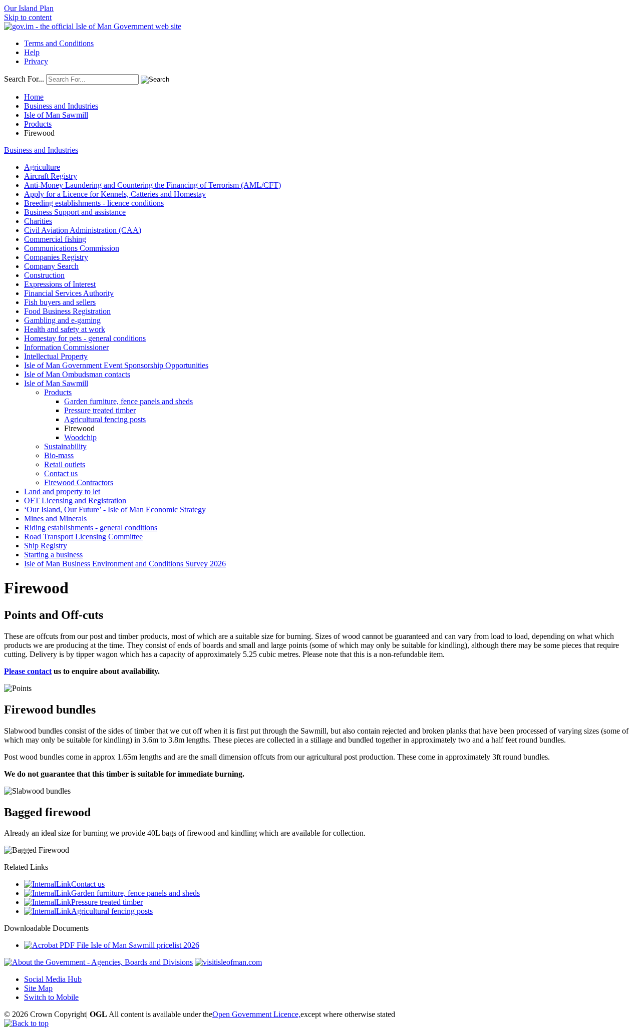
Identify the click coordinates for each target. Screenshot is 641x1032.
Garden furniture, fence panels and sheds (128, 401)
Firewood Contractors (78, 482)
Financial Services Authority (69, 293)
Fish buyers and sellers (60, 302)
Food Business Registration (67, 311)
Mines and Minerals (55, 518)
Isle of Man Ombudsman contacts (77, 374)
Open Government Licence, (256, 1014)
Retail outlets (64, 464)
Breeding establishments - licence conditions (94, 203)
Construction (44, 275)
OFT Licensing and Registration (75, 500)
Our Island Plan (29, 8)
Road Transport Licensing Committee (83, 536)
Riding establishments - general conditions (90, 527)
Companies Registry (56, 257)
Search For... (24, 79)
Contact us (61, 473)
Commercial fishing (55, 239)
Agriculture (42, 167)
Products (38, 124)
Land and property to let (62, 491)
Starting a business (53, 554)
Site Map (38, 988)
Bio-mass (59, 455)
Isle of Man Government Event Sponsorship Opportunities (116, 365)
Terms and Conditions (59, 43)
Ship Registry (45, 545)
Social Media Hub (53, 979)
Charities (38, 221)
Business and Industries (61, 106)
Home (34, 97)
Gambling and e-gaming (62, 320)
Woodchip (80, 437)
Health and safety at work (64, 329)
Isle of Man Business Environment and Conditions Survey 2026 (125, 563)
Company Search (51, 266)
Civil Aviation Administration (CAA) (82, 230)
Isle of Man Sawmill (56, 115)
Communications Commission (71, 248)
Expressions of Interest (60, 284)
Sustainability (65, 446)
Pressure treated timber (100, 410)
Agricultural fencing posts (105, 419)
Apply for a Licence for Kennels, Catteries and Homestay (115, 194)
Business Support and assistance (75, 212)
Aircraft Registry (50, 176)
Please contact (28, 671)
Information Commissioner (66, 347)
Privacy (36, 61)
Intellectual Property (56, 356)
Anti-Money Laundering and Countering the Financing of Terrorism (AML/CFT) (152, 185)
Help (32, 52)
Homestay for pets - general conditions (85, 338)
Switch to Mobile (51, 997)
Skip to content (28, 17)
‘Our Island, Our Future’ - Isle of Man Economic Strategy (115, 509)
